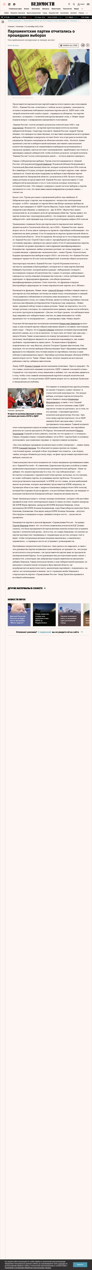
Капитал (73, 13)
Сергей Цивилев (43, 164)
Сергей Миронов (20, 525)
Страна (81, 13)
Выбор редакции (14, 21)
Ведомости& (54, 13)
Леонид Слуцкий (32, 366)
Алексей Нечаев (55, 290)
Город (45, 13)
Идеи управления (34, 13)
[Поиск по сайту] (74, 4)
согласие (61, 1264)
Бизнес (26, 9)
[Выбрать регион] (69, 4)
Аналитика (64, 13)
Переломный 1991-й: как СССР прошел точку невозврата (45, 21)
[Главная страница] (43, 4)
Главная (11, 27)
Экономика (36, 9)
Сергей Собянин (46, 330)
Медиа (76, 9)
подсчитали (18, 128)
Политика (20, 27)
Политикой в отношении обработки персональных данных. (28, 1268)
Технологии (67, 9)
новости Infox (17, 599)
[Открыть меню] (88, 4)
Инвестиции (56, 9)
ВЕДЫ (6, 13)
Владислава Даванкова (69, 323)
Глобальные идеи (15, 9)
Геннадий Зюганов (27, 448)
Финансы (45, 9)
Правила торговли (17, 13)
